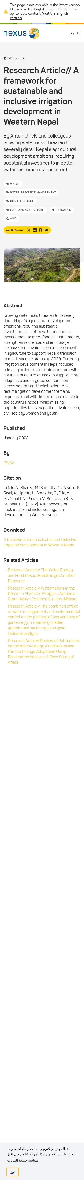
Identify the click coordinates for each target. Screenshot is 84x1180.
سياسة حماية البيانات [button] (22, 1160)
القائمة (75, 33)
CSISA (9, 462)
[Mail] (46, 230)
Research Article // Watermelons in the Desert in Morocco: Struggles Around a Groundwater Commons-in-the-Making (42, 593)
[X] (29, 230)
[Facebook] (40, 230)
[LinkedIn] (35, 230)
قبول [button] (12, 1172)
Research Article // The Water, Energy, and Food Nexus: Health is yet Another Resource (41, 575)
